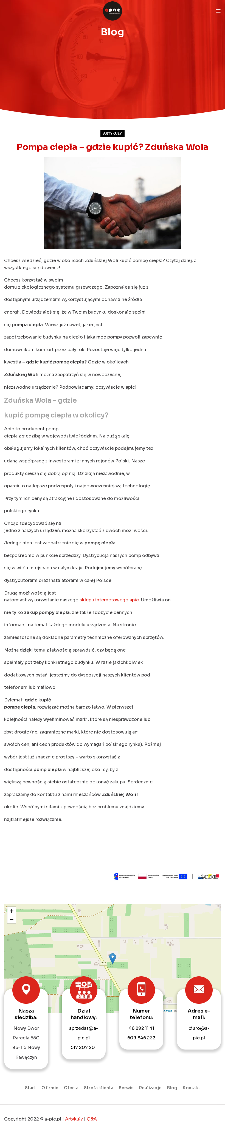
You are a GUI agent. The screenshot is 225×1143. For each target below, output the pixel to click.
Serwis (126, 1087)
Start (30, 1087)
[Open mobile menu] (218, 10)
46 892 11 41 (141, 1028)
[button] (112, 958)
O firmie (49, 1087)
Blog (172, 1087)
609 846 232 (141, 1038)
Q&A (92, 1119)
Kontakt (191, 1087)
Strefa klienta (98, 1087)
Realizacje (150, 1087)
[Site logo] (112, 10)
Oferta (71, 1087)
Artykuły (112, 133)
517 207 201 (84, 1047)
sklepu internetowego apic (109, 600)
